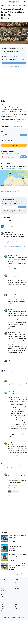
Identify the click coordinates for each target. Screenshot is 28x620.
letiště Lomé (16, 168)
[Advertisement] (14, 84)
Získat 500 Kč (14, 145)
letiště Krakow (9, 168)
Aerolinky (2, 588)
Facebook (2, 602)
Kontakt (16, 604)
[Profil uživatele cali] (2, 463)
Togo (9, 5)
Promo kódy (3, 596)
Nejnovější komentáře (18, 582)
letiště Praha (22, 168)
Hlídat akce (22, 207)
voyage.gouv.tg (17, 121)
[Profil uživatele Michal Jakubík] (5, 333)
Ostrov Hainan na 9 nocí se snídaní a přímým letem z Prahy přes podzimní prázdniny (17, 565)
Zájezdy (2, 590)
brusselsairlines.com (9, 136)
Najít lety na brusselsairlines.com (14, 63)
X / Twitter (2, 608)
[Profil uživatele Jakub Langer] (2, 233)
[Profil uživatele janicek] (2, 371)
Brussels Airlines (15, 54)
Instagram (3, 606)
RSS (1, 610)
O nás (15, 602)
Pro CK (16, 608)
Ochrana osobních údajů (12, 617)
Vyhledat (23, 135)
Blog (1, 592)
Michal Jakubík (6, 18)
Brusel (15, 56)
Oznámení (22, 617)
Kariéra (16, 606)
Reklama (18, 617)
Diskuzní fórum (17, 584)
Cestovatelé (17, 588)
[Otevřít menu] (2, 1)
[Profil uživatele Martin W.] (5, 256)
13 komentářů (10, 21)
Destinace (2, 584)
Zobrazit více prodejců (14, 66)
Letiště (2, 586)
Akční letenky (3, 5)
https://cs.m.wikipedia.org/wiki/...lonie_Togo (14, 246)
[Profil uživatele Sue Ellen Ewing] (5, 295)
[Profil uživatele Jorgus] (5, 361)
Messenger (3, 604)
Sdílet (26, 21)
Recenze (2, 594)
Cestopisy (16, 586)
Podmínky (5, 617)
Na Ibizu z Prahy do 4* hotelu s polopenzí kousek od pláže (16, 545)
